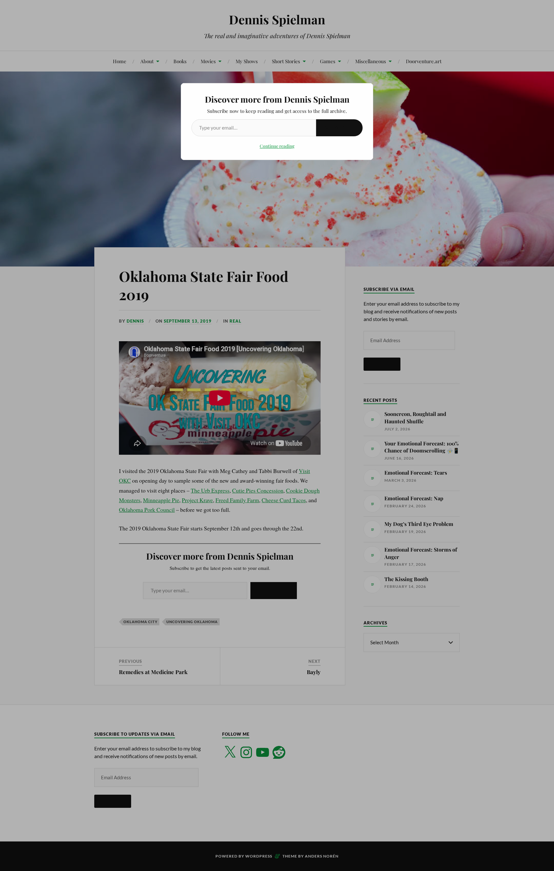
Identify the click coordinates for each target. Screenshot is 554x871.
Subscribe (339, 127)
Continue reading (277, 146)
